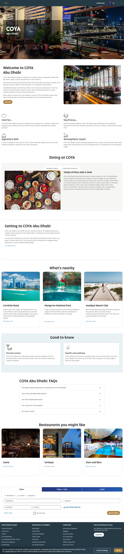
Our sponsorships (7, 536)
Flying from (9, 501)
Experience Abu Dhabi (38, 542)
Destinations (36, 531)
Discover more (8, 321)
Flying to (68, 501)
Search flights (113, 513)
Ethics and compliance (8, 542)
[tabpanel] (62, 190)
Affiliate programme (69, 542)
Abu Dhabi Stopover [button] (73, 507)
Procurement (67, 539)
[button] (112, 3)
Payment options (68, 534)
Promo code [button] (8, 513)
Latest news (5, 531)
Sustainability (5, 545)
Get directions (9, 246)
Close (118, 550)
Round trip (10, 495)
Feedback (98, 535)
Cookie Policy (10, 551)
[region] (62, 550)
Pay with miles (41, 513)
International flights (38, 534)
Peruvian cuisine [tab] (52, 168)
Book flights (35, 528)
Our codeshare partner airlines (11, 539)
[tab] (22, 489)
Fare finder (35, 539)
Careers (4, 534)
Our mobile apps (68, 536)
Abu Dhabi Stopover (38, 545)
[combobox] (10, 495)
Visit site (8, 102)
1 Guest (21, 495)
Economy (31, 495)
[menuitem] (101, 3)
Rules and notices (68, 545)
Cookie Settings (102, 550)
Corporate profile (7, 528)
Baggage (65, 531)
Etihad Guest (101, 3)
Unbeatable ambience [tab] (70, 168)
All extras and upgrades (70, 528)
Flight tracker (36, 536)
